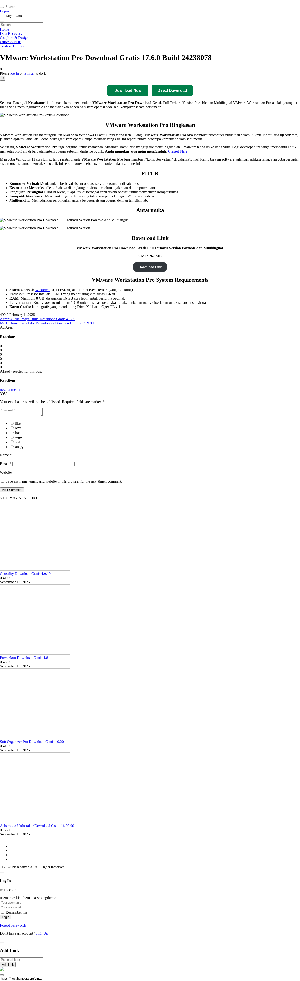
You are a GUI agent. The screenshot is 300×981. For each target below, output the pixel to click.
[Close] (2, 872)
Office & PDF (10, 42)
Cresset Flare (178, 151)
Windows (42, 290)
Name (6, 455)
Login (4, 11)
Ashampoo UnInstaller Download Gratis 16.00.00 (37, 826)
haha (18, 433)
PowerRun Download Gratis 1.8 (24, 658)
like (18, 423)
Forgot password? (13, 925)
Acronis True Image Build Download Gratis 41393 (37, 319)
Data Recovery (11, 33)
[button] (2, 78)
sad (17, 442)
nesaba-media (10, 390)
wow (19, 437)
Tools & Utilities (12, 46)
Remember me (16, 912)
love (18, 428)
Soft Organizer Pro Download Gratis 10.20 (32, 742)
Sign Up (42, 933)
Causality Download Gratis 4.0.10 (25, 574)
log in (15, 73)
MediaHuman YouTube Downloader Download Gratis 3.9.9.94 (47, 323)
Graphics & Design (14, 38)
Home (4, 29)
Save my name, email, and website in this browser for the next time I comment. (64, 481)
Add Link (8, 964)
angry (19, 447)
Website (6, 472)
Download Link (150, 267)
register (29, 73)
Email (5, 464)
